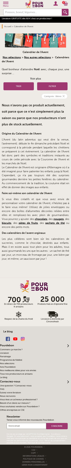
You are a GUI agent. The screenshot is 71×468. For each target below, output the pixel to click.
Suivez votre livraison (10, 392)
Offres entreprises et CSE (12, 410)
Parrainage (5, 356)
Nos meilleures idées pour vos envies (18, 370)
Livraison (4, 353)
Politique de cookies (33, 459)
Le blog (3, 377)
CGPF (33, 453)
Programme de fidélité (11, 360)
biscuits (6, 223)
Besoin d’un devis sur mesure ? (15, 403)
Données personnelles (33, 462)
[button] (57, 426)
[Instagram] (23, 339)
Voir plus (35, 78)
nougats (58, 219)
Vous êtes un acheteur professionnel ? (18, 399)
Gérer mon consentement (35, 465)
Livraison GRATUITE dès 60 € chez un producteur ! (27, 18)
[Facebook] (8, 339)
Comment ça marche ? (11, 349)
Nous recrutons (8, 396)
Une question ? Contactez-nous (16, 386)
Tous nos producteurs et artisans (16, 374)
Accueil (7, 26)
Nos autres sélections (37, 57)
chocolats (41, 219)
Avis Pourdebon (8, 367)
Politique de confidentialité (39, 443)
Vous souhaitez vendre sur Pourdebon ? (19, 406)
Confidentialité (43, 434)
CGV (34, 450)
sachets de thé (55, 223)
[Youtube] (15, 339)
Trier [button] (18, 86)
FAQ (2, 389)
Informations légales (34, 456)
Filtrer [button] (52, 86)
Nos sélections (12, 57)
